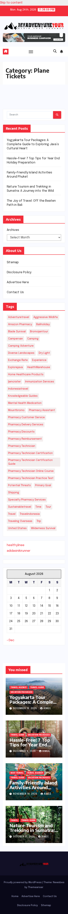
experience (39, 360)
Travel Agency (19, 687)
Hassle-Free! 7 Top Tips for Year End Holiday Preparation (31, 744)
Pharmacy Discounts (21, 431)
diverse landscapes (21, 353)
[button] (55, 51)
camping (33, 338)
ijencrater (14, 381)
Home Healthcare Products (25, 374)
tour (48, 507)
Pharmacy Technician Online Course (31, 471)
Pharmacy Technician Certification (30, 453)
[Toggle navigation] (31, 51)
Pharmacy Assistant (42, 410)
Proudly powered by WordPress (23, 882)
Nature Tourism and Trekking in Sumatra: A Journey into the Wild (32, 832)
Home (15, 896)
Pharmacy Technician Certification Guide (30, 462)
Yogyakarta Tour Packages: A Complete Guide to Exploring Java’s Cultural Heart (33, 144)
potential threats (19, 485)
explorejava (15, 367)
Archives (13, 230)
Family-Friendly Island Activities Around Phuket (33, 787)
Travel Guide (37, 687)
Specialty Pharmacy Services (27, 499)
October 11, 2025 (24, 837)
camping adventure (21, 346)
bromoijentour (39, 331)
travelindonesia (30, 514)
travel (11, 514)
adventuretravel (18, 317)
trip (39, 521)
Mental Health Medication (25, 403)
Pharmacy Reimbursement (25, 439)
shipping (13, 492)
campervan (15, 338)
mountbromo (16, 410)
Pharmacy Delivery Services (25, 424)
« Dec (10, 640)
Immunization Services (39, 381)
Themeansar (35, 887)
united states (17, 528)
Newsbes (58, 882)
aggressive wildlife (45, 317)
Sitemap (13, 262)
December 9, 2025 (24, 751)
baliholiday (43, 324)
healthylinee (15, 545)
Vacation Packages (21, 692)
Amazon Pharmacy (20, 324)
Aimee (47, 708)
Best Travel (17, 773)
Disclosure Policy (19, 272)
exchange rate (18, 360)
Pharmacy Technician (21, 446)
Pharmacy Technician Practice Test (30, 478)
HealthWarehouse (38, 367)
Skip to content (11, 2)
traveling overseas (20, 521)
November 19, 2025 (25, 794)
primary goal (43, 485)
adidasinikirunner (18, 550)
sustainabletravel (19, 507)
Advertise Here (18, 282)
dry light (44, 353)
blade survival (17, 331)
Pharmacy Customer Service (26, 417)
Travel (14, 820)
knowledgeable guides (23, 396)
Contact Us (15, 292)
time (38, 507)
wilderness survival (43, 528)
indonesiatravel (18, 389)
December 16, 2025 (25, 708)
